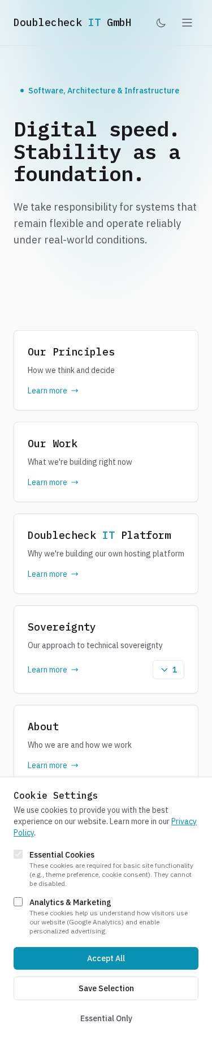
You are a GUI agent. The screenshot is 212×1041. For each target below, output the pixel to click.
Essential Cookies (61, 855)
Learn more (47, 390)
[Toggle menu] (187, 22)
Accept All (106, 958)
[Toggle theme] (161, 22)
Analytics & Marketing (70, 902)
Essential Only (106, 1018)
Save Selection (106, 988)
